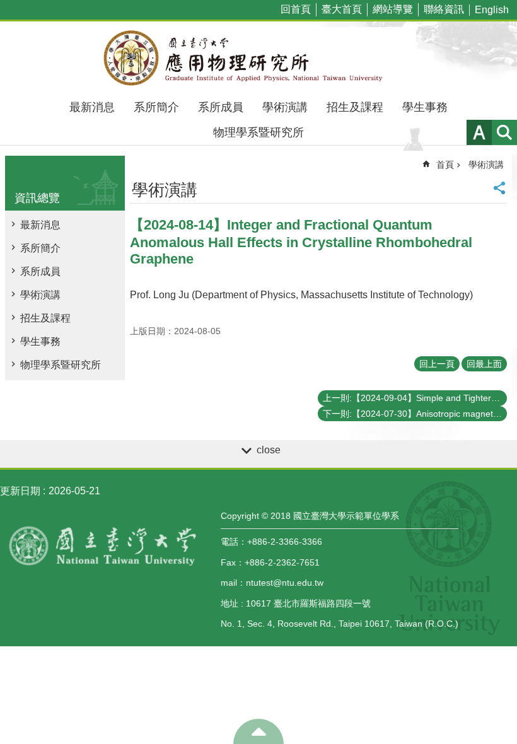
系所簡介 (156, 107)
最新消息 (92, 107)
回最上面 (484, 364)
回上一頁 (437, 364)
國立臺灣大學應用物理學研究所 (258, 58)
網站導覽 (393, 9)
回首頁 (296, 9)
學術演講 (285, 107)
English (492, 9)
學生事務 (425, 107)
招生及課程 (355, 107)
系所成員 (220, 107)
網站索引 (504, 132)
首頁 (445, 165)
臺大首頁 (342, 9)
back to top (258, 731)
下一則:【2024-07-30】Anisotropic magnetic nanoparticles (415, 414)
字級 (479, 132)
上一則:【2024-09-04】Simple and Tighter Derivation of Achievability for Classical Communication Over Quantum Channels (415, 398)
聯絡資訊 (444, 9)
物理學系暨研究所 (258, 132)
